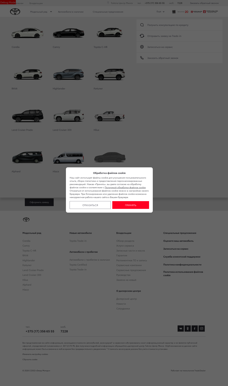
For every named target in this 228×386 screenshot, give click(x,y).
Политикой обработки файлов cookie (125, 187)
